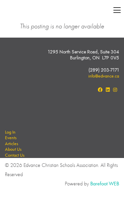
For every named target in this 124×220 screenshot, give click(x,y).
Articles (11, 143)
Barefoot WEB (104, 183)
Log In (10, 132)
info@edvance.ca (103, 76)
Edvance (52, 10)
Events (11, 138)
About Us (13, 149)
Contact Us (14, 155)
